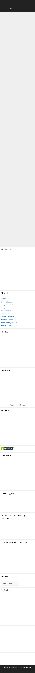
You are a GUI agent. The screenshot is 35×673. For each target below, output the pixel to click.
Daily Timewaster (7, 305)
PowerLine (5, 314)
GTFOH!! (8, 228)
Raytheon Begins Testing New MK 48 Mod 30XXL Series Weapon (16, 180)
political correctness (21, 237)
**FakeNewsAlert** (10, 234)
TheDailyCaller (6, 326)
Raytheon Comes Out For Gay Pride (16, 32)
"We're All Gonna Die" (13, 231)
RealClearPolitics (7, 317)
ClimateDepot (6, 302)
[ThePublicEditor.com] (18, 3)
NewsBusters (6, 311)
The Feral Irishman (8, 320)
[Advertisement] (17, 271)
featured (22, 234)
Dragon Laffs (6, 308)
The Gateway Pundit (9, 323)
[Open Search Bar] (3, 9)
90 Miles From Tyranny (10, 299)
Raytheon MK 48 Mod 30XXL (13, 240)
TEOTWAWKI (10, 162)
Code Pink (9, 79)
